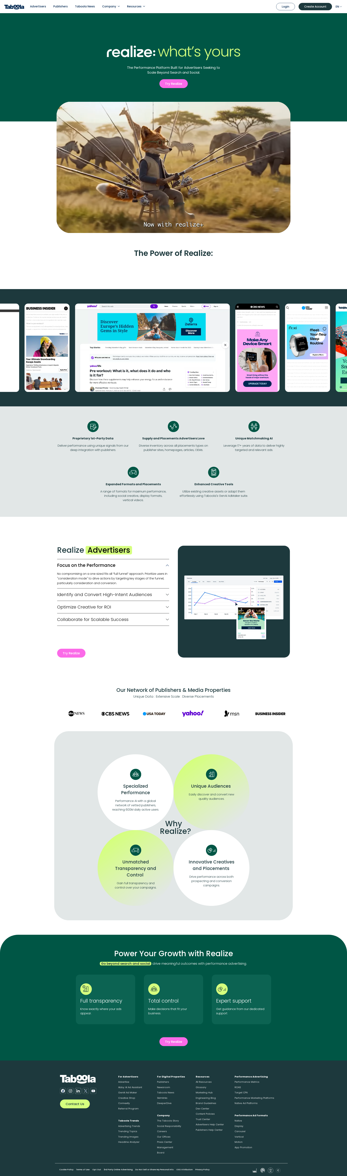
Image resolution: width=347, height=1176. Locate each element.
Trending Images (128, 1136)
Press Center (164, 1142)
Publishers (60, 6)
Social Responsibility (169, 1126)
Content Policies (205, 1114)
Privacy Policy (202, 1169)
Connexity (124, 1103)
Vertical (239, 1136)
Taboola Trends (128, 1120)
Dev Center (202, 1108)
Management (165, 1147)
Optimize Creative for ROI (84, 607)
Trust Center (203, 1119)
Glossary (201, 1087)
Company (109, 6)
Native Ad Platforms (246, 1103)
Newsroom (163, 1087)
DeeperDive (164, 1103)
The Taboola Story (168, 1120)
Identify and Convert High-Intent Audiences (104, 594)
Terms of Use (83, 1169)
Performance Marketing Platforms (254, 1098)
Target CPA (241, 1092)
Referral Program (128, 1108)
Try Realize (173, 83)
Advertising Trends (129, 1126)
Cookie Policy (66, 1169)
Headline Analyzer (129, 1142)
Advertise (123, 1082)
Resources (134, 6)
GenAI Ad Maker (127, 1092)
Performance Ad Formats (251, 1115)
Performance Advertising (251, 1076)
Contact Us (75, 1104)
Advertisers (38, 6)
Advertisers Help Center (210, 1124)
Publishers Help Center (209, 1130)
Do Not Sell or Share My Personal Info (154, 1169)
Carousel (240, 1131)
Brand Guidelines (206, 1103)
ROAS (238, 1087)
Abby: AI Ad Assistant (130, 1087)
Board (160, 1152)
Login (285, 6)
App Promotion (243, 1147)
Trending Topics (127, 1131)
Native (238, 1120)
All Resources (204, 1082)
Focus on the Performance (86, 565)
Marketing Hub (204, 1092)
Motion (239, 1142)
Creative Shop (126, 1098)
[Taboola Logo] (14, 7)
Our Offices (163, 1136)
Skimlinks (162, 1098)
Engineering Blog (206, 1098)
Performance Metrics (247, 1082)
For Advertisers (128, 1076)
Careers (162, 1131)
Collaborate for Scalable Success (92, 619)
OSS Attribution (184, 1169)
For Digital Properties (171, 1076)
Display (239, 1126)
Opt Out (96, 1169)
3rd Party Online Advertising (118, 1169)
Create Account (315, 6)
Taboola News (85, 6)
